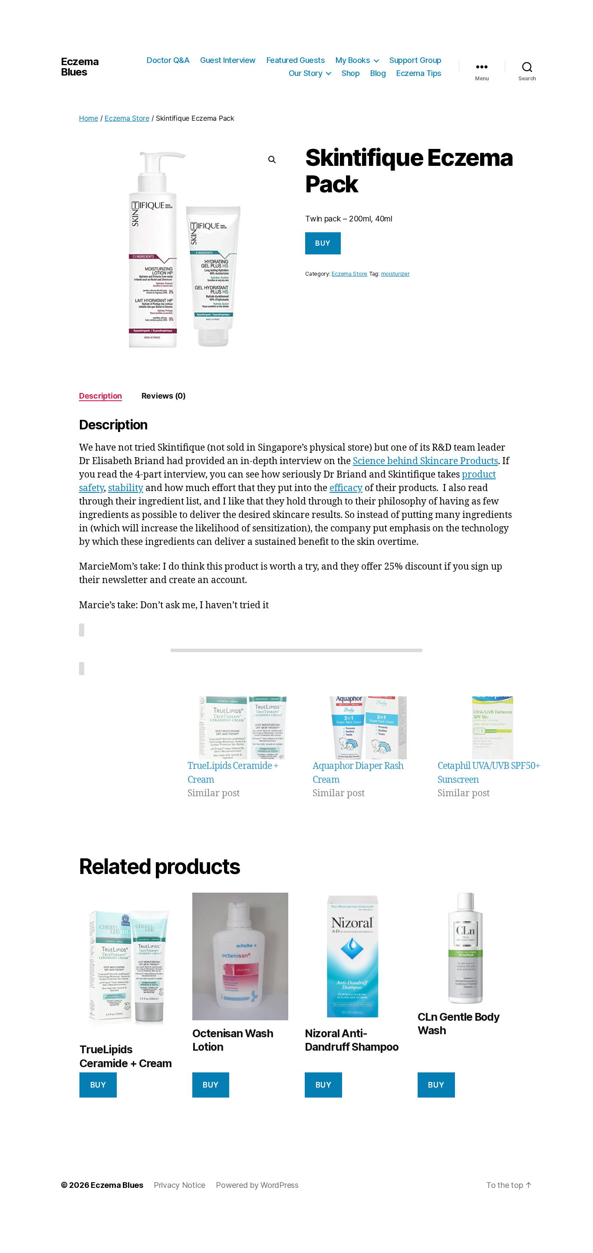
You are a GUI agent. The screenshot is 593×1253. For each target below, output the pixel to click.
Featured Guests (296, 60)
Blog (377, 73)
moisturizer (395, 273)
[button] (272, 160)
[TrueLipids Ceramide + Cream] (243, 727)
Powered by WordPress (257, 1185)
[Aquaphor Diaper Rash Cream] (368, 727)
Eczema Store (127, 118)
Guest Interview (228, 60)
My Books (353, 60)
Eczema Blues (80, 66)
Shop (350, 73)
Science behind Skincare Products (425, 461)
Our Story (306, 73)
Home (88, 118)
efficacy (345, 488)
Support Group (415, 60)
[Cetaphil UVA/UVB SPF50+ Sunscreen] (493, 727)
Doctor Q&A (168, 60)
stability (125, 488)
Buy (323, 243)
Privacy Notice (179, 1185)
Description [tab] (100, 395)
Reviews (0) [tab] (164, 395)
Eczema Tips (418, 73)
